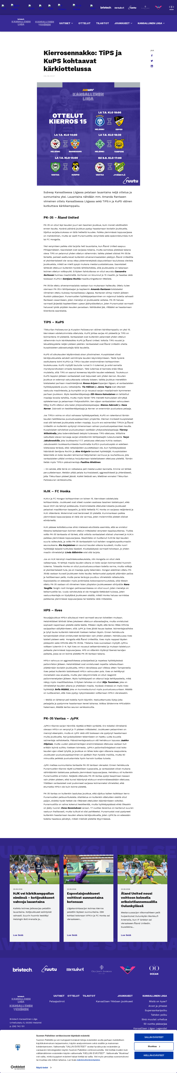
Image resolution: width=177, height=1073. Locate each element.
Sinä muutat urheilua (154, 1019)
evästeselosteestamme (88, 1060)
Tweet (152, 61)
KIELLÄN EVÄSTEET (154, 1055)
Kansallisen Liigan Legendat (150, 1028)
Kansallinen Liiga (21, 22)
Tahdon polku (159, 1014)
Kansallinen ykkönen (44, 23)
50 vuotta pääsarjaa (155, 1023)
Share (152, 55)
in (152, 66)
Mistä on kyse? (158, 1001)
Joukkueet (122, 23)
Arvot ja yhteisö (158, 1005)
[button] (18, 935)
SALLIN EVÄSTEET (154, 1037)
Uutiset (64, 23)
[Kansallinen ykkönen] (25, 1008)
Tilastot (102, 23)
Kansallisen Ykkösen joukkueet (114, 1001)
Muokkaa (152, 1046)
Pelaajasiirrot (57, 1001)
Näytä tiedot (42, 1067)
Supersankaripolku (156, 1010)
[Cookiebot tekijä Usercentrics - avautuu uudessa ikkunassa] (18, 1068)
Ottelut (84, 23)
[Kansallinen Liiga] (25, 999)
